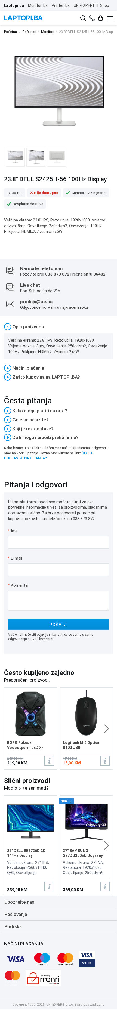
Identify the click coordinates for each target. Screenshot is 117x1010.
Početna (10, 32)
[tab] (58, 326)
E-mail (15, 558)
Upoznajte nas (19, 902)
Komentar (18, 585)
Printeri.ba (61, 5)
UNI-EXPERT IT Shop (91, 5)
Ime (13, 531)
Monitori (47, 32)
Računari (29, 32)
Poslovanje (15, 914)
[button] (106, 729)
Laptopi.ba (14, 5)
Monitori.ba (38, 5)
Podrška (13, 926)
